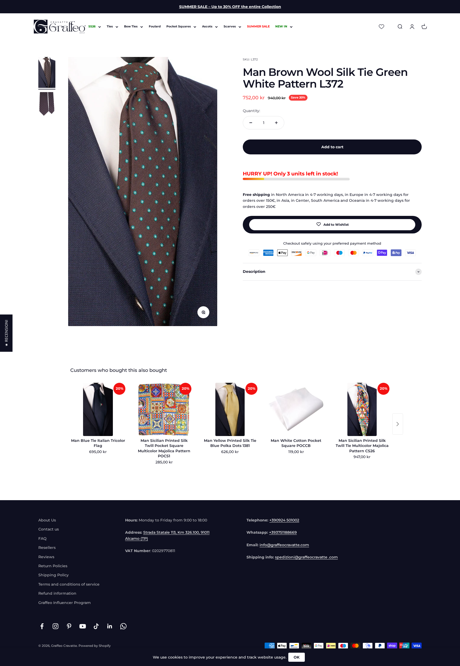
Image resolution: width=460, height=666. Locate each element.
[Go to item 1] (46, 73)
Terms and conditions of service (69, 584)
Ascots (207, 26)
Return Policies (52, 566)
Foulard (155, 26)
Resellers (47, 547)
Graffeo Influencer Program (64, 602)
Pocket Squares (178, 26)
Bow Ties (131, 26)
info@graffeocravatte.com (284, 544)
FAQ (42, 538)
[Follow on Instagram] (55, 626)
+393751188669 (283, 532)
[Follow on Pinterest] (69, 626)
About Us (47, 520)
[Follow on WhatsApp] (123, 626)
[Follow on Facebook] (42, 626)
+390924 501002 (284, 520)
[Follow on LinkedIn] (109, 626)
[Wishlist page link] (381, 26)
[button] (6, 333)
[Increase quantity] (276, 122)
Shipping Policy (53, 575)
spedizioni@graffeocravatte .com (306, 557)
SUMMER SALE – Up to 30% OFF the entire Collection (230, 6)
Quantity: (251, 111)
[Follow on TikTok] (96, 626)
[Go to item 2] (46, 106)
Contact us (48, 529)
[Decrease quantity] (250, 122)
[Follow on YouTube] (82, 626)
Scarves (230, 26)
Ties (110, 26)
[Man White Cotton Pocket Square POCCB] (296, 409)
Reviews (46, 556)
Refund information (57, 593)
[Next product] (397, 424)
